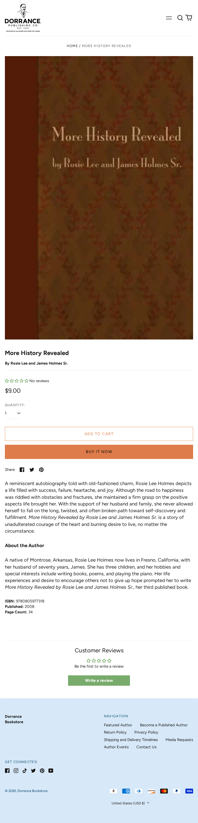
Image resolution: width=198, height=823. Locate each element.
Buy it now (99, 451)
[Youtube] (50, 770)
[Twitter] (33, 770)
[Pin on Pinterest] (41, 469)
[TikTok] (24, 770)
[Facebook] (7, 770)
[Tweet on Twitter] (31, 469)
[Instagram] (16, 770)
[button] (180, 17)
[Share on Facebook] (22, 469)
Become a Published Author (164, 725)
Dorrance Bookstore (32, 791)
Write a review (99, 680)
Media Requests (179, 739)
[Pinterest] (42, 770)
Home (72, 46)
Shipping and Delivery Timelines (131, 739)
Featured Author (118, 725)
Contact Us (146, 747)
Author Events (116, 747)
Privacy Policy (146, 732)
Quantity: (15, 405)
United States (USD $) (129, 803)
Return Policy (115, 732)
